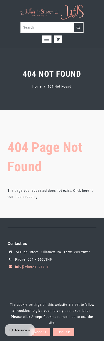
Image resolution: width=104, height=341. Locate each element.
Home (37, 86)
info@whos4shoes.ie (32, 266)
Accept (40, 332)
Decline (63, 332)
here (85, 190)
